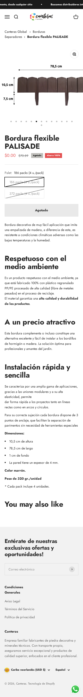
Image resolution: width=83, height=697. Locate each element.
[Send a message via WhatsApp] (75, 689)
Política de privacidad (20, 617)
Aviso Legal (12, 601)
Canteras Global (16, 31)
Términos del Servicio (19, 609)
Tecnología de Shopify (41, 684)
